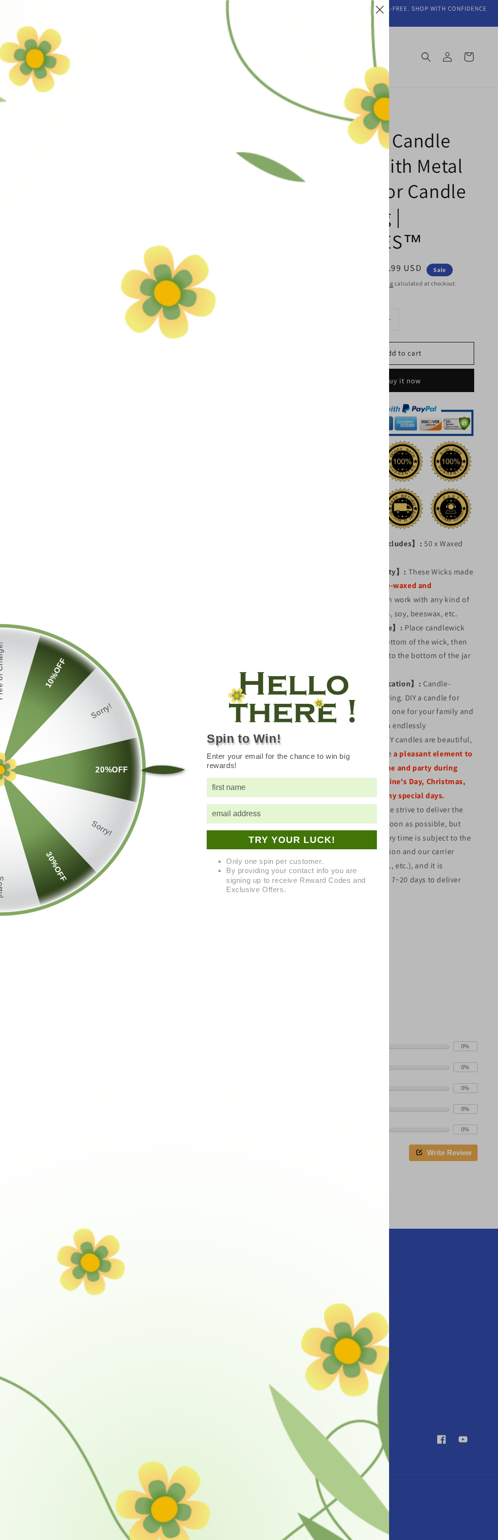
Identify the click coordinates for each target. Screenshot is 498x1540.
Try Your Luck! (292, 840)
